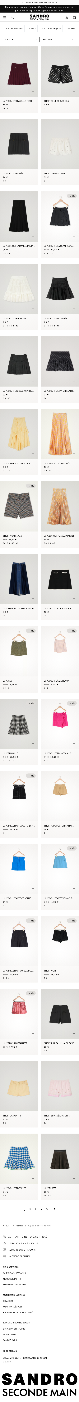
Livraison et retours (14, 1329)
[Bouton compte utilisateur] (67, 17)
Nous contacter (12, 1279)
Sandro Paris (10, 1340)
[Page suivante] (55, 1209)
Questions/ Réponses (14, 1273)
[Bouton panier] (74, 17)
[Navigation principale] (4, 17)
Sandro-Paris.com (48, 2)
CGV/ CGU (8, 1301)
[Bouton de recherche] (12, 17)
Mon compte (9, 1334)
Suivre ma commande (14, 1284)
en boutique (56, 10)
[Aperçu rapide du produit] (33, 91)
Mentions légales (12, 1307)
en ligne (42, 10)
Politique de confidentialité (18, 1312)
